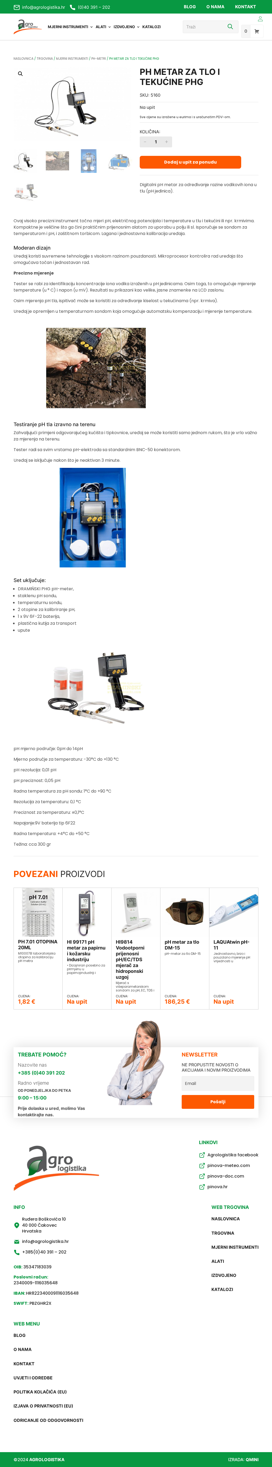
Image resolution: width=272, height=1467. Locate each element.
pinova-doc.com (225, 1176)
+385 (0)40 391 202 (41, 1073)
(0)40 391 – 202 (94, 7)
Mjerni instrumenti (68, 26)
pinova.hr (217, 1187)
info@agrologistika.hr (43, 7)
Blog (190, 6)
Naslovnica (23, 58)
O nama (215, 6)
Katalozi (151, 26)
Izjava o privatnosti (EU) (43, 1406)
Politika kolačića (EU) (40, 1392)
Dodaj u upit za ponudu (190, 162)
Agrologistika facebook (232, 1155)
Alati (101, 26)
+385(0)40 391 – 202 (44, 1252)
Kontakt (245, 6)
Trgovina (45, 58)
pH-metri (98, 58)
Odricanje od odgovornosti (48, 1420)
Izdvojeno (124, 26)
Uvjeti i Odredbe (33, 1377)
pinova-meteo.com (228, 1165)
